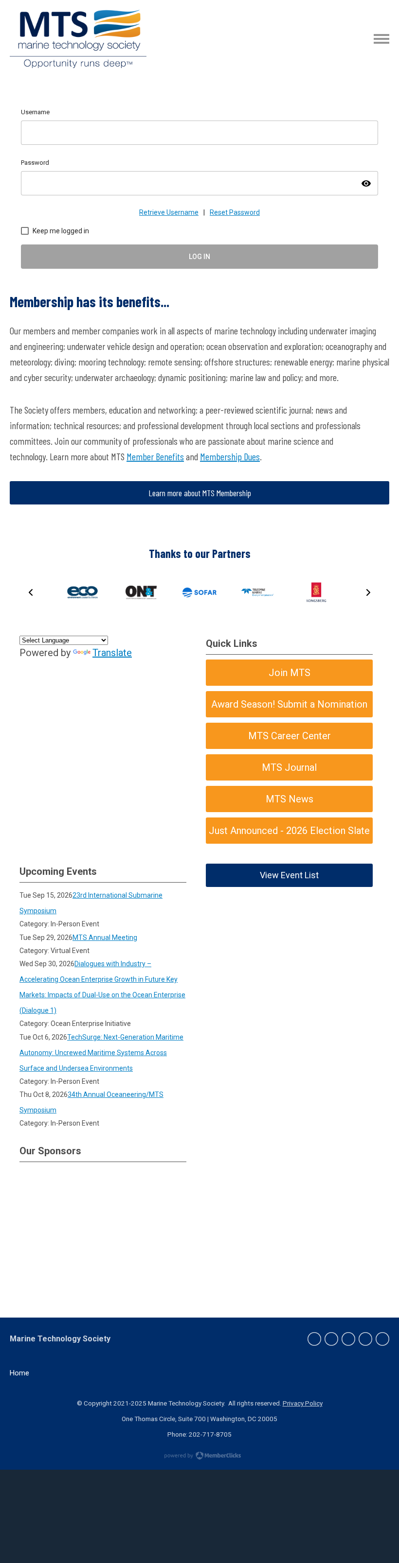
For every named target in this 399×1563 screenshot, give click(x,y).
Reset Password (235, 212)
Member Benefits (155, 456)
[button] (30, 592)
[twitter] (331, 1339)
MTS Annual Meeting (105, 937)
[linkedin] (348, 1339)
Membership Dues (230, 456)
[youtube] (382, 1339)
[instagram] (365, 1339)
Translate (112, 653)
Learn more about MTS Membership (199, 492)
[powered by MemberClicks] (199, 1456)
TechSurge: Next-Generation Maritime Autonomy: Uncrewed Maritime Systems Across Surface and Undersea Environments (101, 1052)
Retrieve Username (169, 212)
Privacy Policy (303, 1403)
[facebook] (314, 1339)
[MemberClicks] (78, 39)
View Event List (289, 875)
